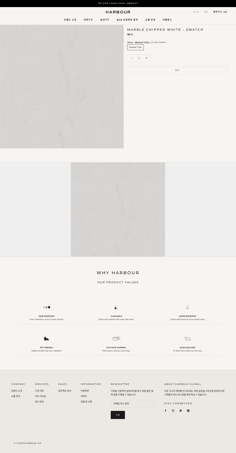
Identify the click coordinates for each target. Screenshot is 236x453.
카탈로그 (167, 19)
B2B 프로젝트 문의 (127, 19)
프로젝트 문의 (64, 390)
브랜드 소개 (70, 19)
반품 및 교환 (86, 401)
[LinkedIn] (188, 410)
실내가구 (105, 19)
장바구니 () (220, 12)
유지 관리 (39, 401)
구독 (118, 415)
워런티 (84, 396)
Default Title (135, 47)
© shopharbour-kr (27, 443)
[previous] (6, 213)
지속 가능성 (40, 396)
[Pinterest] (181, 410)
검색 (206, 12)
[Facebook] (165, 410)
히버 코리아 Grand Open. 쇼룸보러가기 (118, 3)
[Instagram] (173, 410)
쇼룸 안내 (150, 19)
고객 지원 (39, 390)
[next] (230, 213)
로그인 (196, 12)
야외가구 (88, 19)
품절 (177, 70)
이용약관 (85, 390)
